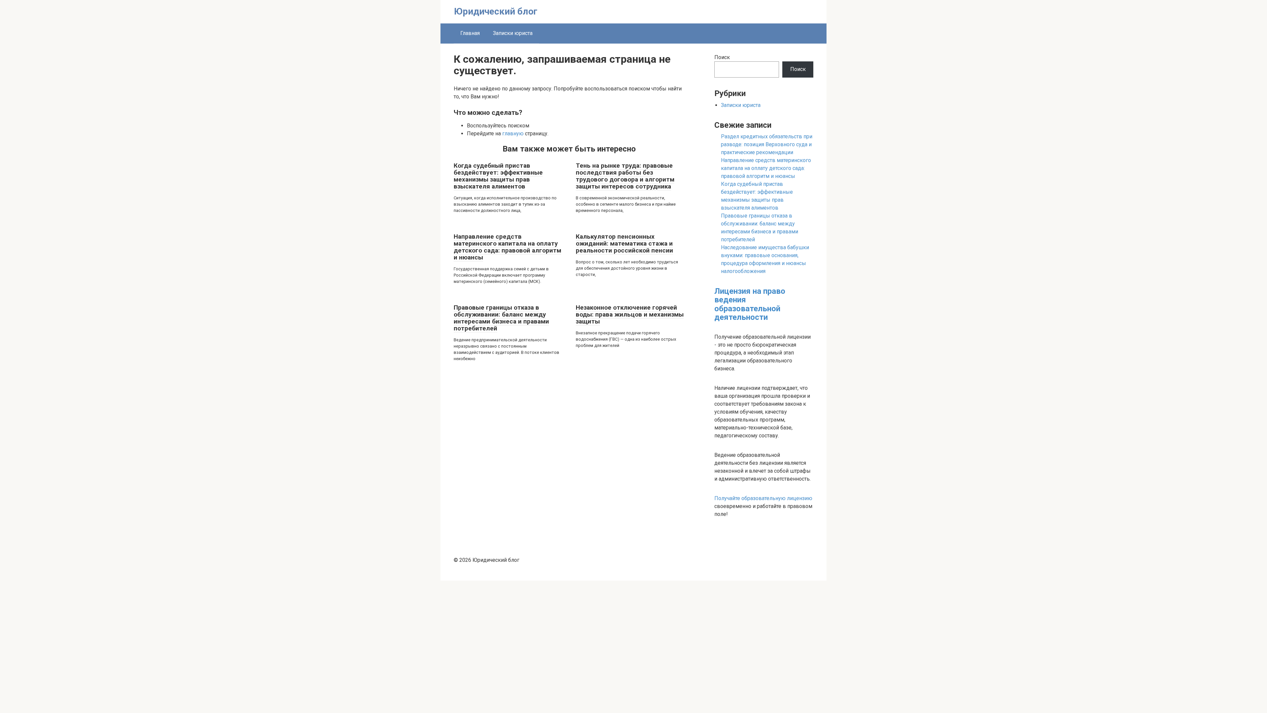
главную (513, 133)
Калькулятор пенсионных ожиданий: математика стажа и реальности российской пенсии (624, 243)
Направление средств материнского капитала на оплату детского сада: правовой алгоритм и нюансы (507, 247)
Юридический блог (495, 11)
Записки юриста (513, 33)
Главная (470, 33)
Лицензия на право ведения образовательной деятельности (749, 304)
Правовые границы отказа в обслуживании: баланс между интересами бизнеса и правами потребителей (501, 318)
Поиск (722, 57)
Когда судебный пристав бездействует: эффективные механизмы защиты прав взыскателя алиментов (498, 176)
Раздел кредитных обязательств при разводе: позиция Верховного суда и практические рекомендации (766, 144)
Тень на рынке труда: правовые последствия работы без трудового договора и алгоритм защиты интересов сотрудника (625, 176)
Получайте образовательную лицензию (763, 498)
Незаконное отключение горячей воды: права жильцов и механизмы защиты (630, 314)
